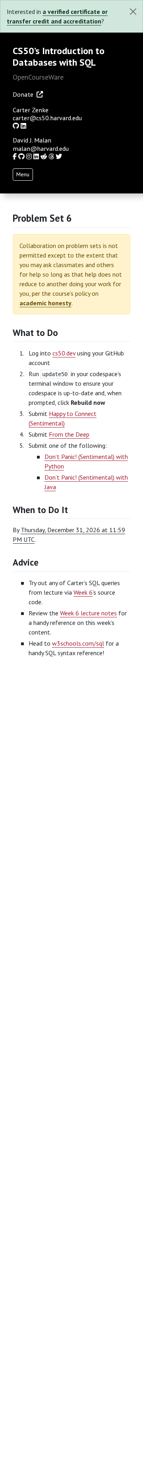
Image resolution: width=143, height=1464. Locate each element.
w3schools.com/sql (78, 643)
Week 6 (83, 592)
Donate (23, 94)
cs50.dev (63, 353)
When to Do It (40, 509)
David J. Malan (32, 140)
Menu (22, 174)
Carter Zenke (30, 110)
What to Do (35, 332)
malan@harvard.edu (41, 148)
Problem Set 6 (42, 218)
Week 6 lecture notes (88, 613)
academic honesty (45, 303)
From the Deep (69, 434)
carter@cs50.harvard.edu (47, 118)
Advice (26, 562)
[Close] (133, 11)
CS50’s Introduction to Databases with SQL (58, 56)
